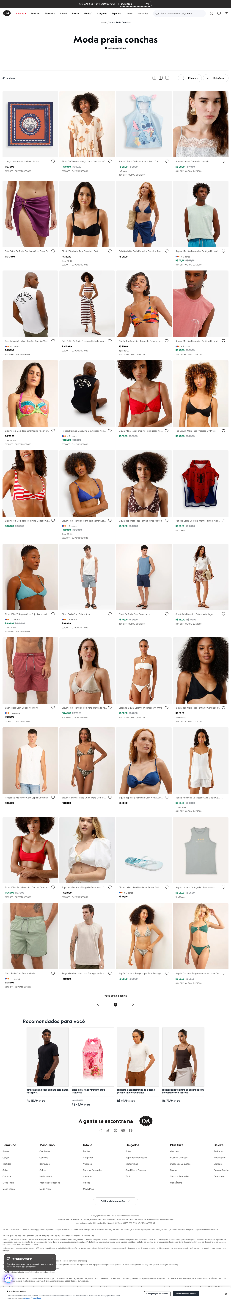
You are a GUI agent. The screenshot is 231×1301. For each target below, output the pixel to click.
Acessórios (219, 1176)
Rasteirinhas (132, 1163)
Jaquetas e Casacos (49, 1182)
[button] (179, 13)
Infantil (63, 13)
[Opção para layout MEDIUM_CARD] (161, 78)
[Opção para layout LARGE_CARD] (167, 78)
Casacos (7, 1176)
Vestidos (7, 1163)
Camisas (43, 1157)
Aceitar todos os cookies (186, 1294)
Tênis (128, 1176)
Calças (6, 1157)
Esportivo (116, 13)
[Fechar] (226, 1294)
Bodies (86, 1151)
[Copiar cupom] (147, 4)
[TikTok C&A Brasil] (108, 1131)
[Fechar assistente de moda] (52, 1258)
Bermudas (44, 1163)
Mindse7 (88, 13)
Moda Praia (8, 1182)
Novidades (143, 13)
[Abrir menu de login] (211, 13)
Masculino (50, 13)
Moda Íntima (9, 1189)
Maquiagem (220, 1157)
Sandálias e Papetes (136, 1170)
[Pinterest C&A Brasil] (115, 1131)
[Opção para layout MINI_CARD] (154, 78)
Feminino (35, 13)
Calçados (102, 13)
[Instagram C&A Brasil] (100, 1131)
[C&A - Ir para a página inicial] (7, 13)
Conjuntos (88, 1157)
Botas (128, 1151)
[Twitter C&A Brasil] (123, 1131)
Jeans (129, 13)
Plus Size (176, 1145)
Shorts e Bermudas (92, 1170)
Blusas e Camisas (178, 1157)
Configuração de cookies (157, 1294)
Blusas (6, 1151)
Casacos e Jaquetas (180, 1163)
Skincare (218, 1163)
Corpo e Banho (221, 1170)
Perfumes (218, 1151)
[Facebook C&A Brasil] (130, 1131)
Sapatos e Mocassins (136, 1157)
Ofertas (20, 13)
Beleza (75, 13)
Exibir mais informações (113, 1201)
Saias (5, 1170)
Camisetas (44, 1151)
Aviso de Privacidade (32, 1298)
